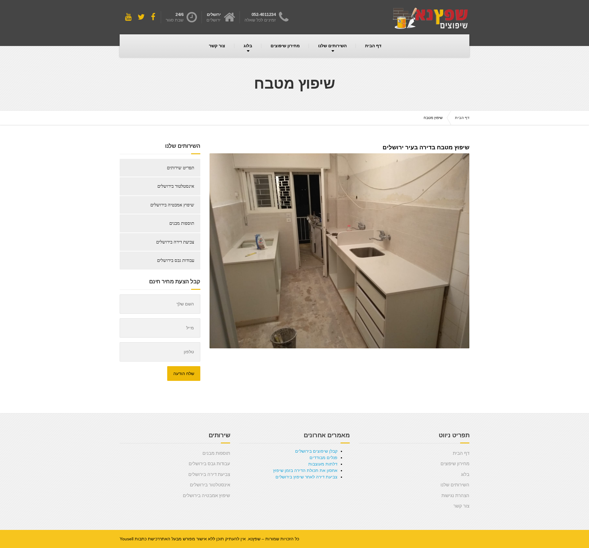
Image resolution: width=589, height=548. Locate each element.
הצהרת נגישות (455, 495)
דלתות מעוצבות (322, 464)
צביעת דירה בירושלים (175, 242)
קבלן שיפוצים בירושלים (316, 451)
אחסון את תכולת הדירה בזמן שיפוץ (305, 470)
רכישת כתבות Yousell (140, 538)
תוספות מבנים (181, 223)
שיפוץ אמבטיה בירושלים (172, 204)
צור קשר (217, 45)
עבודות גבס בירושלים (175, 260)
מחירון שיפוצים (285, 45)
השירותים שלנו (332, 45)
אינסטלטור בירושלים (175, 186)
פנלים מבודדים (323, 457)
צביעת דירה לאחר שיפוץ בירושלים (306, 476)
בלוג (248, 45)
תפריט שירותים (180, 167)
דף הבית (373, 45)
